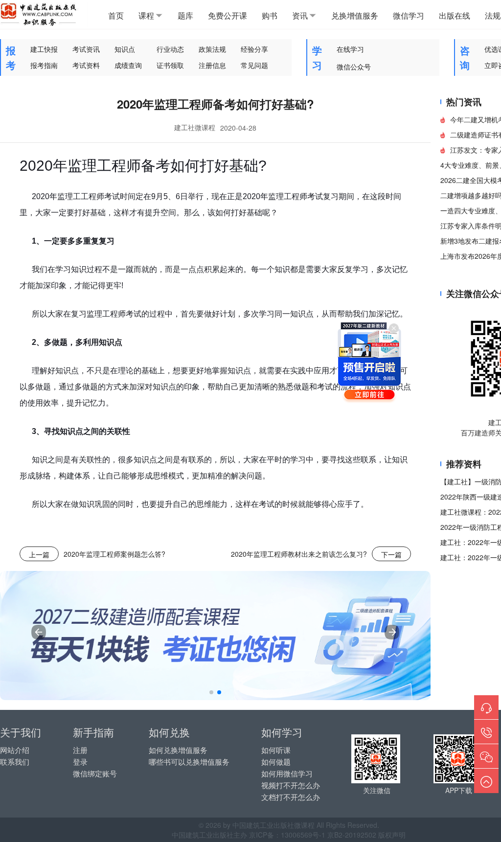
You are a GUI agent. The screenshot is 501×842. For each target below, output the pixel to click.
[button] (211, 692)
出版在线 (454, 15)
